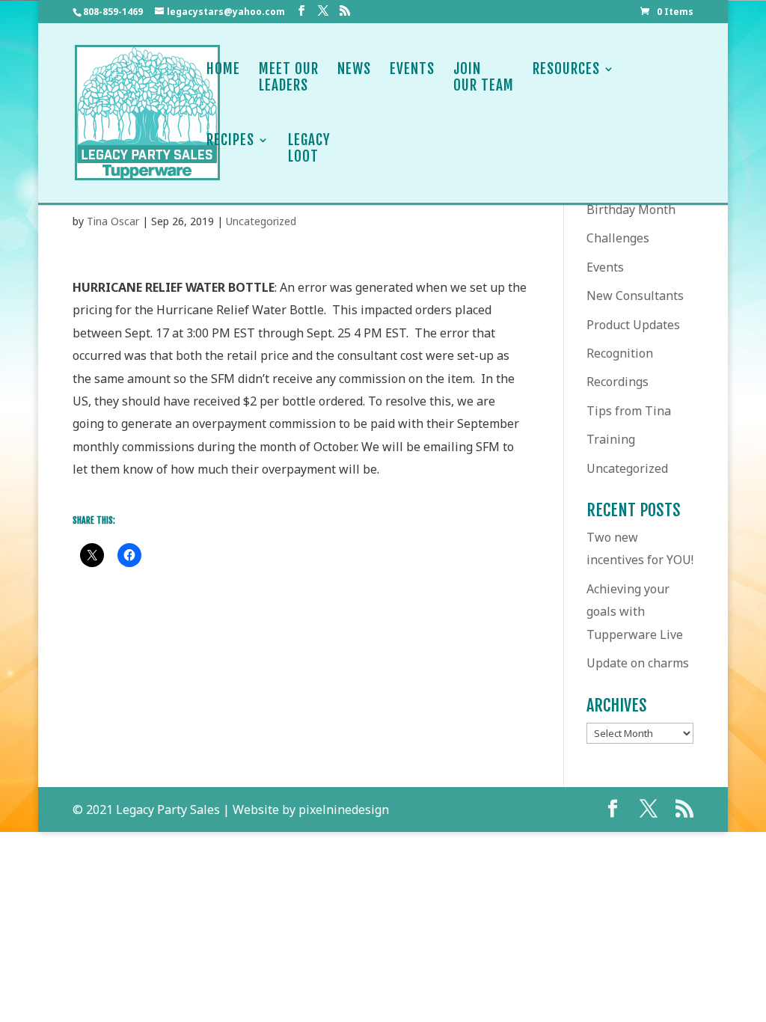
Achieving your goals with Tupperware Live (634, 612)
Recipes (230, 140)
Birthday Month (630, 209)
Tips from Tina (628, 411)
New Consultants (635, 295)
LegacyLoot (309, 148)
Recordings (617, 381)
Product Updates (633, 324)
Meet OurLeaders (289, 77)
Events (412, 69)
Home (223, 69)
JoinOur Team (483, 77)
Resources (566, 69)
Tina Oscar (113, 221)
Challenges (617, 238)
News (354, 69)
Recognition (619, 353)
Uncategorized (261, 221)
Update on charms (637, 663)
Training (610, 439)
